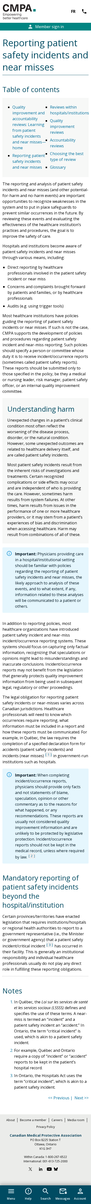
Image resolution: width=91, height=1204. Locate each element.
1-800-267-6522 (56, 1157)
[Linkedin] (41, 1169)
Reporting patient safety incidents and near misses (28, 161)
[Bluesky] (58, 1169)
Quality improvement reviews (62, 126)
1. (12, 1002)
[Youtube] (49, 1169)
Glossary (58, 167)
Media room (75, 1120)
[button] (11, 1193)
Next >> (81, 1098)
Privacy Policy (45, 1127)
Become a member (33, 1120)
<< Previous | (61, 1098)
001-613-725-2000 (54, 1161)
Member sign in (45, 27)
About (10, 1120)
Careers (56, 1120)
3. (12, 1075)
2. (12, 1050)
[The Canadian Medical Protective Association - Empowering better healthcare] (27, 12)
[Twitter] (32, 1169)
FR (73, 11)
